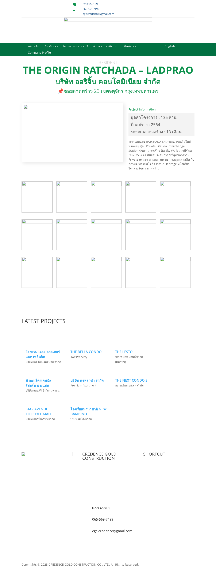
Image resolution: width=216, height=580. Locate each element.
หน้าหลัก (33, 46)
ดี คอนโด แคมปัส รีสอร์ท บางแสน (38, 383)
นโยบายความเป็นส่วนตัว (161, 490)
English (170, 46)
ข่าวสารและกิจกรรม (106, 46)
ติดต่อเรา (130, 46)
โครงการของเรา (73, 46)
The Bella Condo (86, 351)
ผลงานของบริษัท (156, 480)
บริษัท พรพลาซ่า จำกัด (87, 380)
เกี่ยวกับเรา (51, 46)
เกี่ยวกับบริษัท (153, 475)
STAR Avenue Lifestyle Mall (39, 411)
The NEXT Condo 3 (131, 380)
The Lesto (124, 351)
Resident (108, 62)
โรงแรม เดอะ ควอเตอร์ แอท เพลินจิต (43, 354)
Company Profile (39, 53)
